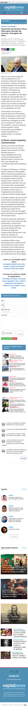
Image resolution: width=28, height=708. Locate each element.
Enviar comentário (6, 338)
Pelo (4, 279)
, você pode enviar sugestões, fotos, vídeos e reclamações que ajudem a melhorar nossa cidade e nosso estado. (14, 283)
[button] (21, 12)
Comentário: (4, 315)
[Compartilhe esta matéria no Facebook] (5, 49)
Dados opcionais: (5, 309)
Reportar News (11, 279)
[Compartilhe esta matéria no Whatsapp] (13, 49)
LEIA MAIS (23, 458)
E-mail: (3, 305)
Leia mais (4, 353)
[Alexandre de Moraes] (14, 63)
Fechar (14, 338)
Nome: (2, 300)
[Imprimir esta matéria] (10, 49)
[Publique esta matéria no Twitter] (8, 49)
